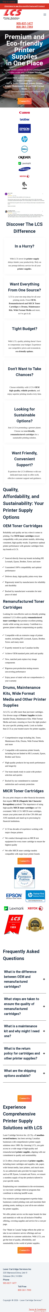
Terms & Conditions (37, 1309)
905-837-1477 (24, 23)
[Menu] (45, 14)
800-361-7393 (24, 26)
